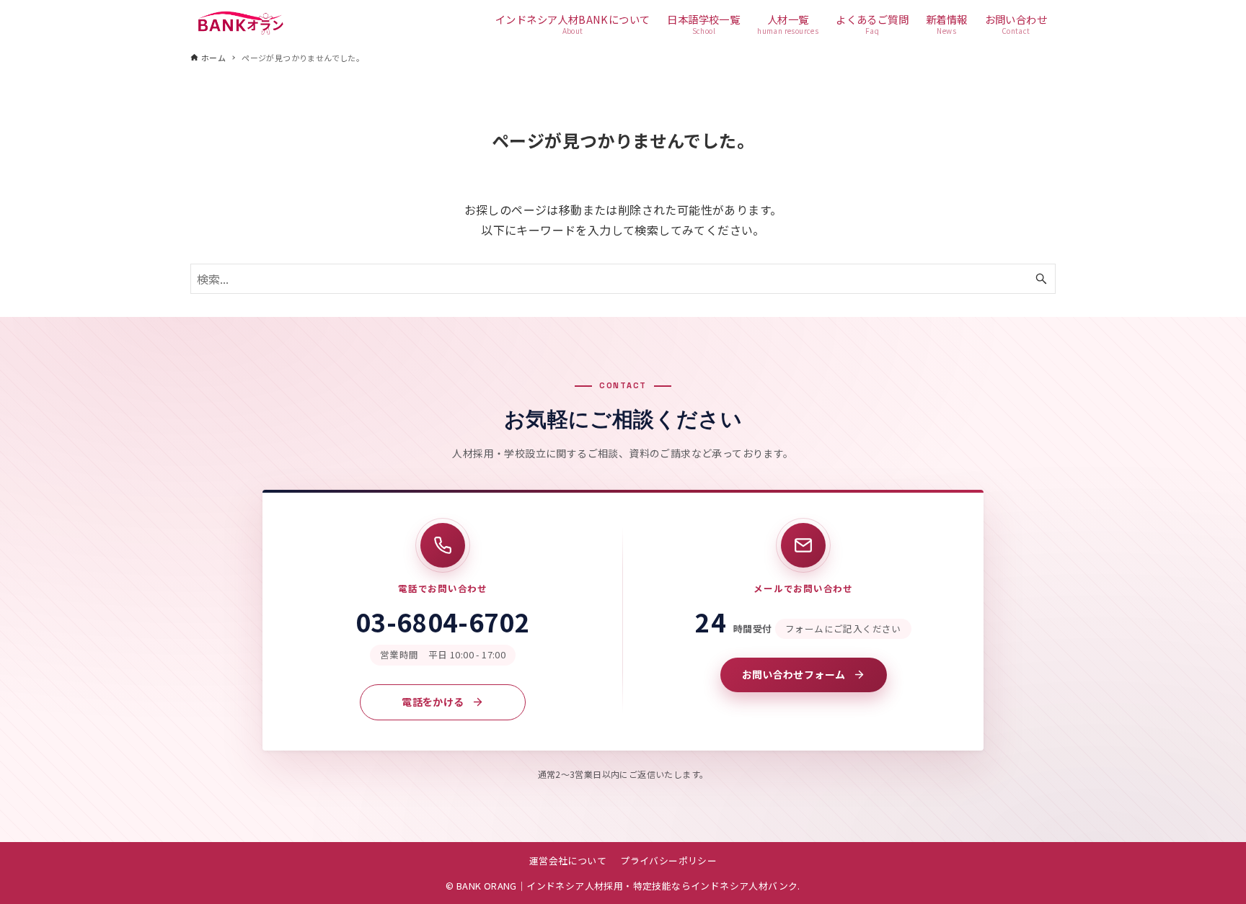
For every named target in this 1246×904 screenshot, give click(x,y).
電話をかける (433, 701)
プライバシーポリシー (668, 860)
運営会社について (567, 860)
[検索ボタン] (1041, 279)
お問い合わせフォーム (794, 674)
